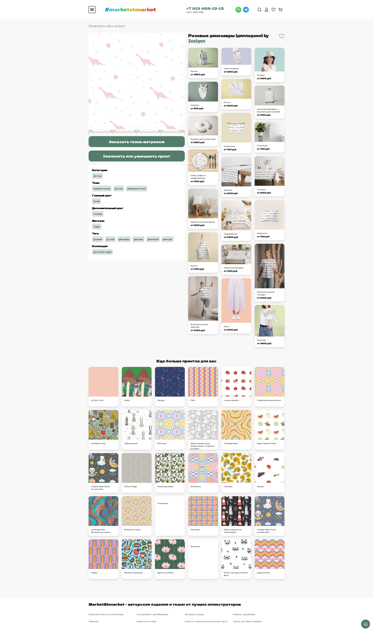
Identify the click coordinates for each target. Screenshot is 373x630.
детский (110, 239)
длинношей (153, 239)
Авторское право (194, 614)
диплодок (167, 239)
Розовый (97, 214)
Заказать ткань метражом (136, 141)
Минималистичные (136, 188)
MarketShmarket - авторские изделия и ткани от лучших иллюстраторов (165, 604)
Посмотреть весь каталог (107, 26)
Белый (96, 201)
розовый (97, 239)
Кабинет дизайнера (244, 614)
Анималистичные (101, 188)
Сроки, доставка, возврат (247, 621)
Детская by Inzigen (102, 252)
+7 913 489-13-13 (205, 8)
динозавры (124, 239)
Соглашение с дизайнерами (152, 614)
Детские (97, 176)
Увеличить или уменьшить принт (136, 156)
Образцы (93, 621)
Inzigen (196, 40)
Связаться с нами (146, 621)
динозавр (138, 239)
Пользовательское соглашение (106, 614)
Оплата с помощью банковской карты (206, 621)
